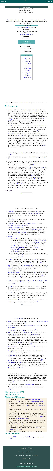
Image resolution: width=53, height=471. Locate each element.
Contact (30, 448)
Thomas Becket (31, 223)
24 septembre (12, 351)
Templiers (37, 179)
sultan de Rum (42, 126)
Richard (39, 20)
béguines (39, 387)
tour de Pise (19, 318)
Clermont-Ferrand (19, 228)
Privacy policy (22, 452)
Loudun (40, 229)
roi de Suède (30, 384)
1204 (41, 263)
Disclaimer (31, 452)
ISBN (18, 401)
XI (23, 34)
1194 (31, 263)
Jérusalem (18, 187)
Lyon (17, 272)
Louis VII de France (40, 240)
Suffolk (10, 360)
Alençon (11, 267)
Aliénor (18, 362)
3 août (10, 300)
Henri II (9, 20)
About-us (23, 448)
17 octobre (11, 355)
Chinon (34, 229)
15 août (19, 276)
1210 (45, 157)
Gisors (38, 351)
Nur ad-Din (34, 112)
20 (8, 330)
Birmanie (36, 157)
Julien (28, 66)
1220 (9, 155)
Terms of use (26, 458)
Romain (28, 59)
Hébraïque (27, 68)
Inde (22, 153)
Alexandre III (12, 327)
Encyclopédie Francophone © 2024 (26, 466)
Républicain (28, 77)
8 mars (10, 236)
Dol (24, 330)
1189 (19, 368)
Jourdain (36, 110)
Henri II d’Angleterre (17, 247)
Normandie (31, 280)
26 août (13, 330)
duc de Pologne (33, 213)
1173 (26, 28)
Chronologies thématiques (26, 42)
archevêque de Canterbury (17, 225)
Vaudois (37, 278)
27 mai (10, 271)
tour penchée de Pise (41, 321)
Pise (39, 134)
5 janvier (10, 211)
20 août (10, 325)
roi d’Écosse (28, 332)
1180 (25, 263)
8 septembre (12, 347)
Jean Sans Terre (13, 229)
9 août (10, 321)
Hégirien (28, 73)
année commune (25, 103)
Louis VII (16, 300)
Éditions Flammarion (35, 400)
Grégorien (27, 63)
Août (9, 332)
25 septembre (12, 134)
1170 (18, 28)
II (27, 38)
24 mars (10, 259)
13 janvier (11, 219)
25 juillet (10, 292)
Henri (34, 231)
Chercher (49, 1)
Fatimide (28, 167)
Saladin (23, 110)
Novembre (11, 362)
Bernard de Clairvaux (32, 325)
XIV (31, 34)
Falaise (20, 342)
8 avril (10, 265)
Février (10, 228)
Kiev (35, 259)
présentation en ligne (37, 401)
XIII (28, 34)
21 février (11, 223)
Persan (28, 75)
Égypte (20, 135)
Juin (9, 110)
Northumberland (32, 334)
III (30, 38)
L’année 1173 (12, 437)
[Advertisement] (26, 91)
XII (25, 34)
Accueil (3, 1)
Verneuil (10, 302)
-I (23, 38)
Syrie (33, 175)
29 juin (10, 286)
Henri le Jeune (17, 20)
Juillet (10, 126)
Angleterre (14, 251)
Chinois (27, 61)
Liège (10, 389)
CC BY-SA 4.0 (33, 455)
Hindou (27, 70)
